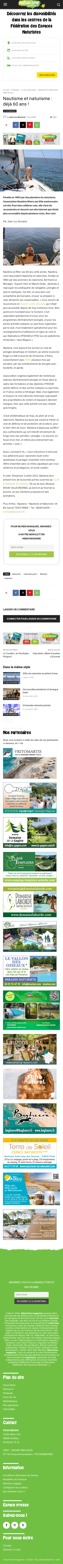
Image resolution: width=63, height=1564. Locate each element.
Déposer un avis (12, 1549)
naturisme (16, 574)
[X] (23, 125)
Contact (7, 1545)
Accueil (6, 90)
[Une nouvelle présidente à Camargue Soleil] (11, 694)
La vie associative (28, 90)
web (58, 1559)
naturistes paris (30, 574)
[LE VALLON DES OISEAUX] (30, 985)
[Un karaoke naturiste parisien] (11, 710)
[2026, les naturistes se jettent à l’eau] (11, 678)
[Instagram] (14, 1525)
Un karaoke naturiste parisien (37, 705)
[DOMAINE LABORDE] (30, 916)
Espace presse (16, 1505)
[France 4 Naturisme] (30, 1098)
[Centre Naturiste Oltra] (31, 1204)
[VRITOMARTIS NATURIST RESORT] (30, 777)
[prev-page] (5, 721)
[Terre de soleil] (30, 1167)
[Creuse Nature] (31, 1029)
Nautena (43, 574)
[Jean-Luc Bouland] (5, 117)
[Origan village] (30, 812)
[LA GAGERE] (30, 847)
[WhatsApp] (37, 125)
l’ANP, (27, 359)
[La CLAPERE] (30, 951)
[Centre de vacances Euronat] (30, 1239)
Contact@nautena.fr (14, 511)
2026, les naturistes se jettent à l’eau (40, 673)
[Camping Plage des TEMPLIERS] (30, 881)
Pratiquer (15, 90)
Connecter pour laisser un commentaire (31, 618)
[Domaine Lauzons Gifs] (30, 1063)
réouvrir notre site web (32, 303)
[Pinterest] (30, 125)
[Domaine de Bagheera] (30, 1133)
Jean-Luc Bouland (17, 117)
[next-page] (10, 721)
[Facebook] (16, 125)
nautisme (8, 578)
